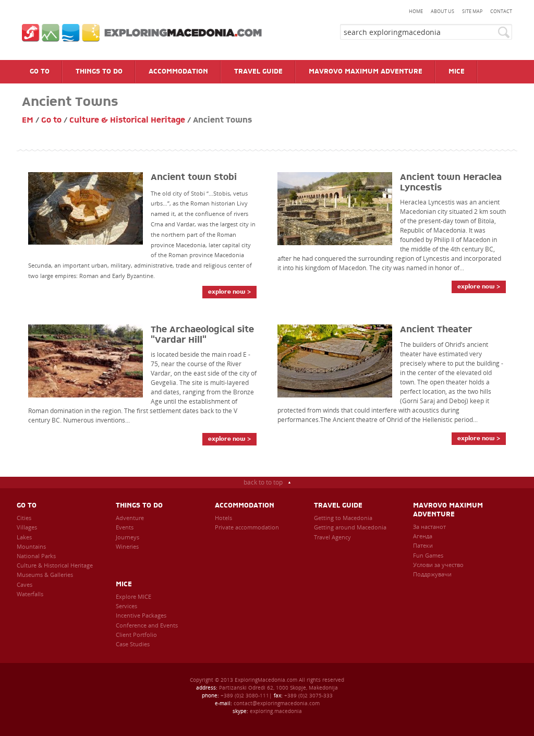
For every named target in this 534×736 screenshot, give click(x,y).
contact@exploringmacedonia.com (277, 703)
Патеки (423, 545)
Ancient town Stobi (194, 177)
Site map (472, 11)
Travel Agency (332, 537)
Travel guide (338, 505)
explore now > (229, 292)
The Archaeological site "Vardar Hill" (202, 334)
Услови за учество (438, 565)
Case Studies (133, 644)
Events (125, 527)
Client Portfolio (136, 634)
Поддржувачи (432, 574)
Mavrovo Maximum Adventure (448, 510)
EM (27, 120)
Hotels (223, 518)
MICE (124, 584)
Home (416, 11)
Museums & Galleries (45, 574)
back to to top (263, 482)
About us (442, 11)
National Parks (36, 556)
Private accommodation (247, 527)
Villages (27, 527)
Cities (24, 518)
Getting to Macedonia (343, 518)
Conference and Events (147, 625)
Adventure (130, 518)
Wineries (127, 546)
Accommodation (244, 505)
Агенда (422, 536)
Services (126, 606)
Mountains (31, 546)
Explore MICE (133, 596)
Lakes (24, 537)
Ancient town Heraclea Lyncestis (451, 182)
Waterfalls (30, 594)
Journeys (127, 537)
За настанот (429, 526)
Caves (24, 584)
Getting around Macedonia (350, 527)
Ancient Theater (436, 329)
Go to (51, 120)
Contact (501, 11)
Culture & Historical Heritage (127, 120)
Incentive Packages (141, 615)
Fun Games (428, 555)
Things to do (139, 505)
